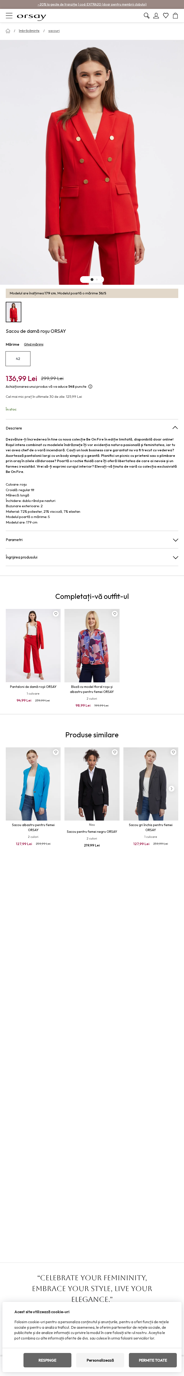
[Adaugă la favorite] (56, 614)
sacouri (54, 31)
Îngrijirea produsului (21, 557)
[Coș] (175, 15)
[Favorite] (166, 15)
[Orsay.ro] (31, 15)
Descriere (14, 428)
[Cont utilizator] (156, 15)
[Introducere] (8, 31)
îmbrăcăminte (29, 31)
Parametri (14, 539)
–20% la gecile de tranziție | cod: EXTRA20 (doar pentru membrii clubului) (92, 4)
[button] (92, 279)
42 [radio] (18, 358)
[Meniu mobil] (9, 15)
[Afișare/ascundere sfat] (90, 386)
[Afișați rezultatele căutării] (147, 15)
